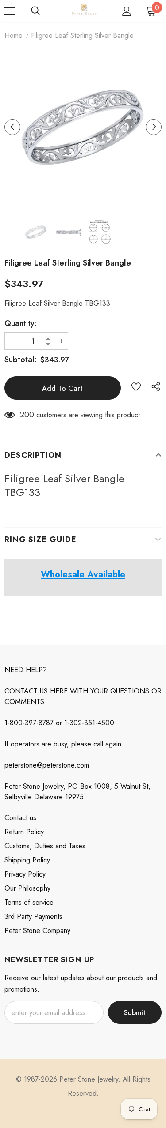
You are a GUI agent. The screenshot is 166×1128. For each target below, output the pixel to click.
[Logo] (84, 10)
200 (27, 414)
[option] (83, 127)
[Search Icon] (35, 11)
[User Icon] (126, 11)
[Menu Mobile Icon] (9, 11)
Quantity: (20, 323)
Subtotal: (20, 359)
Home (13, 35)
